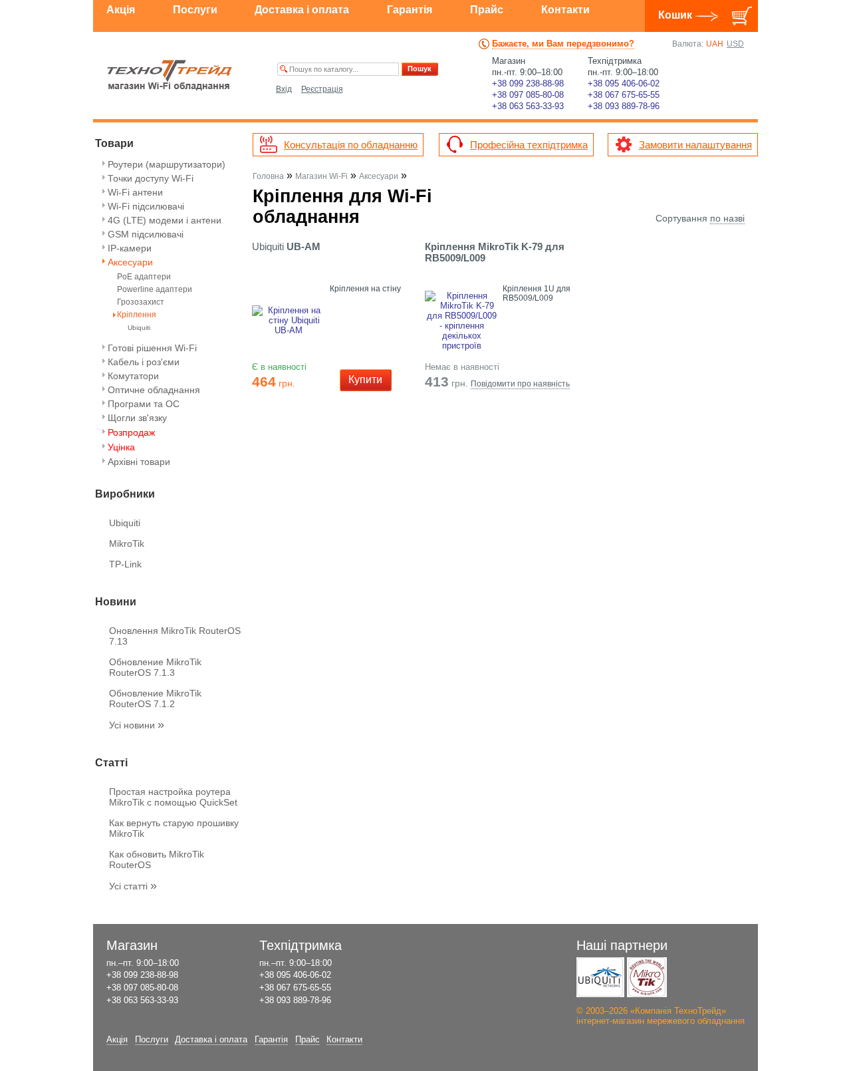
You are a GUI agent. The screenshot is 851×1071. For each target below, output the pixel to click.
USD (735, 44)
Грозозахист (140, 302)
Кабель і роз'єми (144, 362)
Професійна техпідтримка (529, 144)
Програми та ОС (144, 403)
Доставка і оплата (302, 9)
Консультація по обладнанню (351, 144)
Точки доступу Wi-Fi (150, 178)
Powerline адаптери (154, 289)
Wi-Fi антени (135, 192)
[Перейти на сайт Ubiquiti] (600, 977)
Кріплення (136, 315)
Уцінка (121, 447)
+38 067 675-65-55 (624, 95)
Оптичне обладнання (154, 389)
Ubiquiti (139, 327)
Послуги (195, 9)
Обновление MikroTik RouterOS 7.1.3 (155, 667)
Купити (365, 379)
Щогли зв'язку (137, 417)
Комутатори (133, 376)
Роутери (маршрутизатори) (166, 164)
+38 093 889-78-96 (624, 106)
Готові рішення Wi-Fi (152, 348)
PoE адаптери (144, 277)
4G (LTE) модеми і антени (164, 220)
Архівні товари (139, 461)
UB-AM (286, 246)
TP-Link (125, 564)
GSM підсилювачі (145, 234)
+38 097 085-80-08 (528, 95)
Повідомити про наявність (520, 383)
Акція (120, 9)
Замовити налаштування (695, 144)
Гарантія (409, 9)
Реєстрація (322, 89)
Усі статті (133, 886)
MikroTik (126, 543)
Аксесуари (130, 262)
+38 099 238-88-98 (528, 83)
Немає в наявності (462, 367)
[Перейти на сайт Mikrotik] (647, 977)
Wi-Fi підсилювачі (146, 206)
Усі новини (136, 725)
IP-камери (130, 248)
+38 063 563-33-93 (528, 106)
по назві (727, 218)
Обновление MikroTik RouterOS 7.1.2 (155, 698)
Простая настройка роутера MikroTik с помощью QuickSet (173, 797)
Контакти (565, 9)
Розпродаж (131, 432)
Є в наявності (279, 367)
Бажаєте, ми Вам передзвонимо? (563, 44)
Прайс (486, 9)
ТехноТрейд (169, 75)
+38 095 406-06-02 (624, 83)
